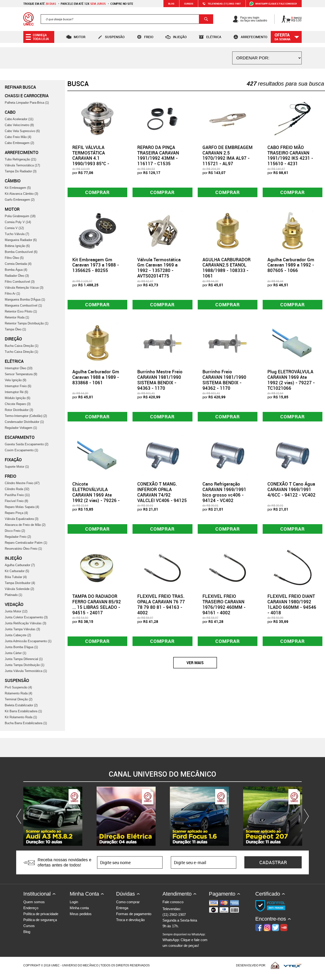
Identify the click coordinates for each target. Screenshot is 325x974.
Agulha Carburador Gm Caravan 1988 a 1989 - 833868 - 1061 (95, 377)
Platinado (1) (13, 595)
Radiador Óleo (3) (17, 275)
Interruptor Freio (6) (18, 386)
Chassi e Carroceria (27, 95)
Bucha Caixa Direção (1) (21, 346)
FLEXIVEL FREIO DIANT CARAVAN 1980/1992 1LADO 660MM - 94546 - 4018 (291, 604)
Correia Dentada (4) (18, 264)
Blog (171, 3)
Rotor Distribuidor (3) (19, 410)
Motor (79, 37)
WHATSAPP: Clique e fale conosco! (276, 3)
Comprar (97, 192)
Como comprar (128, 902)
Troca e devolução (130, 920)
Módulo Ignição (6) (17, 398)
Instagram (267, 927)
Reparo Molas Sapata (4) (22, 507)
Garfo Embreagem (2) (19, 199)
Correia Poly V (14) (18, 222)
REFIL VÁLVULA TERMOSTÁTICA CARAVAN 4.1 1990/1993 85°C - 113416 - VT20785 (91, 158)
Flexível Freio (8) (16, 501)
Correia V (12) (14, 228)
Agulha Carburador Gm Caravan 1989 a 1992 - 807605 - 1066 (290, 265)
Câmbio (12, 181)
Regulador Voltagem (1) (21, 428)
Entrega (122, 908)
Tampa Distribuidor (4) (20, 583)
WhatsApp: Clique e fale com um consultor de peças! (184, 940)
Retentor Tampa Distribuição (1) (26, 323)
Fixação (13, 459)
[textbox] (127, 19)
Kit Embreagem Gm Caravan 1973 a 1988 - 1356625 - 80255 (95, 265)
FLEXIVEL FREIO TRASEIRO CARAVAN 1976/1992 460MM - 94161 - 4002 (224, 604)
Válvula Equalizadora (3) (21, 519)
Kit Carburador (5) (17, 571)
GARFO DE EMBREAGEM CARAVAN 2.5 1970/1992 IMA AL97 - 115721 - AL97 (227, 155)
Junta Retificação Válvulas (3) (25, 623)
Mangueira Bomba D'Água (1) (25, 299)
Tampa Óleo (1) (15, 329)
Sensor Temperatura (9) (21, 374)
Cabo (10, 112)
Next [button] (305, 816)
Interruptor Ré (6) (16, 392)
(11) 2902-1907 (174, 914)
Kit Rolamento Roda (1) (21, 717)
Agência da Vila (275, 965)
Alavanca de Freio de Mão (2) (25, 525)
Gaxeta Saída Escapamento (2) (26, 444)
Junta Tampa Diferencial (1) (24, 659)
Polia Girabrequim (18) (20, 216)
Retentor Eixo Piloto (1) (21, 311)
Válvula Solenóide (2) (19, 589)
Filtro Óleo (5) (14, 258)
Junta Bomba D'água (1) (21, 647)
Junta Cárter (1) (15, 653)
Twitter (275, 927)
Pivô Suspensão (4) (18, 687)
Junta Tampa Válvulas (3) (22, 629)
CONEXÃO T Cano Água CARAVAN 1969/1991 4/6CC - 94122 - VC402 (291, 489)
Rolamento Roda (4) (18, 693)
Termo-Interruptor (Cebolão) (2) (26, 416)
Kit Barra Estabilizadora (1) (23, 711)
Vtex (292, 965)
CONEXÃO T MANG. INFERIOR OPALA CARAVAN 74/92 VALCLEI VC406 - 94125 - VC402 (162, 495)
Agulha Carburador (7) (20, 565)
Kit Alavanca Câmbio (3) (21, 193)
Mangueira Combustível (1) (23, 305)
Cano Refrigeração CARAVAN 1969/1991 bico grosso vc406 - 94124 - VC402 (224, 492)
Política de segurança (40, 920)
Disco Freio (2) (15, 531)
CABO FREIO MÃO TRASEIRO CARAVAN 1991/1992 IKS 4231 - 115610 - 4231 (290, 155)
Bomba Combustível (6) (21, 252)
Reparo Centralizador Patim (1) (26, 542)
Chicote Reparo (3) (17, 404)
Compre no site (121, 3)
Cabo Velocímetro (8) (19, 125)
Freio (148, 37)
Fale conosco (172, 902)
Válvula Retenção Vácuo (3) (24, 287)
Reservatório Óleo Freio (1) (23, 548)
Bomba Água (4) (16, 270)
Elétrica (213, 37)
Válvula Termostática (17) (22, 165)
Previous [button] (19, 816)
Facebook (258, 927)
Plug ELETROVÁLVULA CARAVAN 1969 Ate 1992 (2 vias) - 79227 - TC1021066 (291, 380)
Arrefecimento (254, 37)
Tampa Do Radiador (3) (20, 171)
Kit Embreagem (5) (18, 188)
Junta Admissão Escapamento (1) (28, 641)
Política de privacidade (40, 914)
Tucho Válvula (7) (17, 234)
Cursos (188, 3)
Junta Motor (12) (16, 611)
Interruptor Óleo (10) (18, 368)
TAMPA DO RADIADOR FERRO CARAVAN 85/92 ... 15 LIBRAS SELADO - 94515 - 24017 (96, 604)
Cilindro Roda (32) (17, 489)
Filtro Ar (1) (12, 293)
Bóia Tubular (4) (16, 577)
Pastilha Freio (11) (17, 495)
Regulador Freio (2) (18, 536)
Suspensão (115, 37)
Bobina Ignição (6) (17, 246)
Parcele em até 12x (83, 3)
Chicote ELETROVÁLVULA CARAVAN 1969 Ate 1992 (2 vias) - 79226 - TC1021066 (96, 495)
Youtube (283, 927)
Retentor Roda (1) (17, 317)
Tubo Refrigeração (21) (20, 159)
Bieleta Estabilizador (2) (21, 705)
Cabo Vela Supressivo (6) (22, 131)
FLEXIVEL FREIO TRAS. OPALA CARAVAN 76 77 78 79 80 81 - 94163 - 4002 (161, 604)
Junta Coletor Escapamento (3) (26, 617)
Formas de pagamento (133, 914)
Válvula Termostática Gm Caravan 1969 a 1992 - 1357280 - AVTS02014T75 (159, 267)
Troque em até (39, 3)
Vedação (14, 604)
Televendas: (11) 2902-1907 (224, 3)
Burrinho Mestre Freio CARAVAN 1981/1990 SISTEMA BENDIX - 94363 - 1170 (159, 380)
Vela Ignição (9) (15, 380)
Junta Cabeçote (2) (18, 635)
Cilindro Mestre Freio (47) (22, 483)
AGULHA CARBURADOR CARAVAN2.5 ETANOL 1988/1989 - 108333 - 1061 (226, 267)
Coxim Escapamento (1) (21, 450)
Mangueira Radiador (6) (21, 240)
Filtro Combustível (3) (19, 281)
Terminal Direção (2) (18, 699)
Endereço (30, 908)
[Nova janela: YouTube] (52, 816)
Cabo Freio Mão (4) (18, 137)
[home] (28, 19)
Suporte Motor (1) (17, 466)
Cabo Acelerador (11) (19, 119)
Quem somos (34, 902)
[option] (52, 816)
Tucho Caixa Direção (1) (21, 352)
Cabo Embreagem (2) (19, 143)
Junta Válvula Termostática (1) (26, 671)
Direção (13, 339)
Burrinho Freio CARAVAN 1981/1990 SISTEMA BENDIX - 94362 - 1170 (224, 380)
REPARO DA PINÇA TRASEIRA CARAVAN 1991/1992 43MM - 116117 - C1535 (158, 155)
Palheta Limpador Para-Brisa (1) (27, 102)
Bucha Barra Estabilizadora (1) (26, 723)
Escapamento (19, 437)
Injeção (180, 37)
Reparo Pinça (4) (16, 513)
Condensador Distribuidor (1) (24, 422)
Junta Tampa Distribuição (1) (24, 665)
